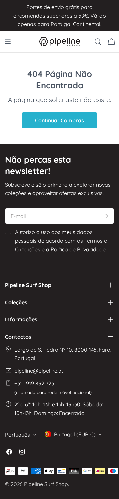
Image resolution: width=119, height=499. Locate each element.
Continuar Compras (59, 120)
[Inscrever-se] (106, 216)
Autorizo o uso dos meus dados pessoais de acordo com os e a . (61, 241)
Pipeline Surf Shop (46, 484)
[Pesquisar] (97, 41)
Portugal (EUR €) (75, 434)
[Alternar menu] (7, 41)
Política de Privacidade (78, 249)
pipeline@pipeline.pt (38, 370)
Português (17, 434)
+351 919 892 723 (53, 387)
